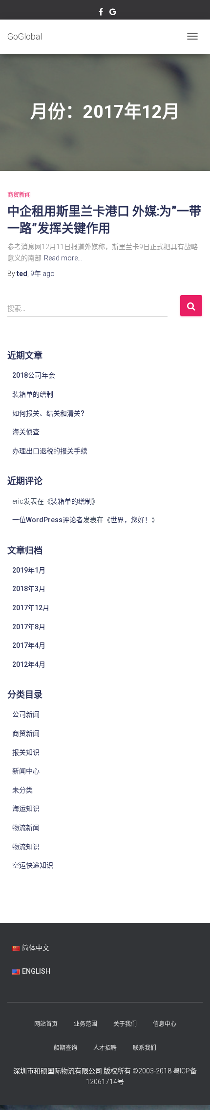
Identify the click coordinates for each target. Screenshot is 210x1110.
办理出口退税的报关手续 (49, 451)
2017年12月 (30, 608)
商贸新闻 (19, 195)
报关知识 (26, 752)
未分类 (22, 790)
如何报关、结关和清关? (48, 413)
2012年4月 (28, 664)
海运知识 (26, 808)
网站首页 (46, 1024)
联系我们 (144, 1048)
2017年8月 (28, 627)
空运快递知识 (32, 865)
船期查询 (65, 1048)
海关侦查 (26, 432)
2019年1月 (28, 570)
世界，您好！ (130, 520)
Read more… (63, 258)
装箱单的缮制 (32, 394)
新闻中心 (26, 771)
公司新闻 (26, 714)
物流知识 (26, 847)
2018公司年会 (33, 375)
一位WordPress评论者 (47, 520)
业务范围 (85, 1024)
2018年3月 (28, 589)
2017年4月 (28, 645)
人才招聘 (105, 1048)
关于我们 (125, 1024)
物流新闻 (26, 828)
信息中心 (164, 1024)
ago (42, 274)
